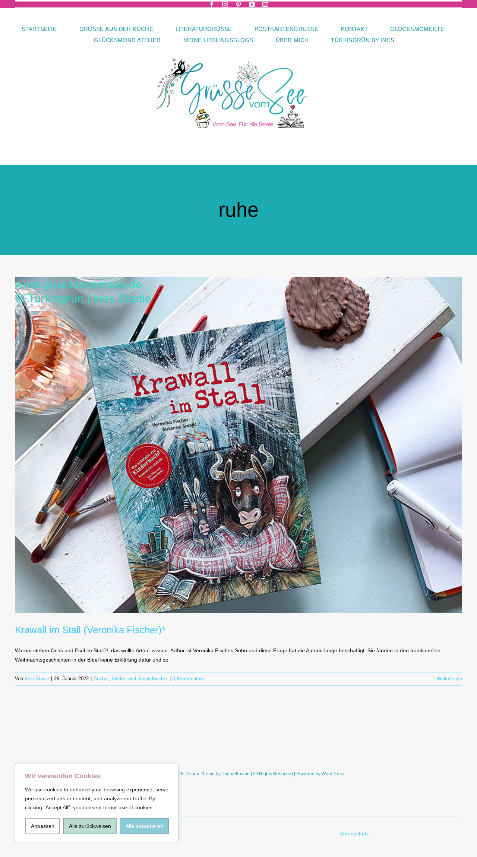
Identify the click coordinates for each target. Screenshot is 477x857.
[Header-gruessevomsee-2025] (238, 48)
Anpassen (42, 826)
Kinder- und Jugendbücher (139, 678)
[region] (97, 803)
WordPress (333, 773)
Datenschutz (354, 833)
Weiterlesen (449, 678)
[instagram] (225, 4)
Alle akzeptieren (144, 826)
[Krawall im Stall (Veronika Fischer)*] (238, 445)
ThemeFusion (236, 773)
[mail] (265, 4)
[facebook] (212, 4)
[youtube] (252, 4)
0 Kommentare (188, 678)
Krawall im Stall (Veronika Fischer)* (90, 629)
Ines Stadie (37, 678)
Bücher (101, 678)
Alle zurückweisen (90, 826)
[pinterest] (238, 4)
